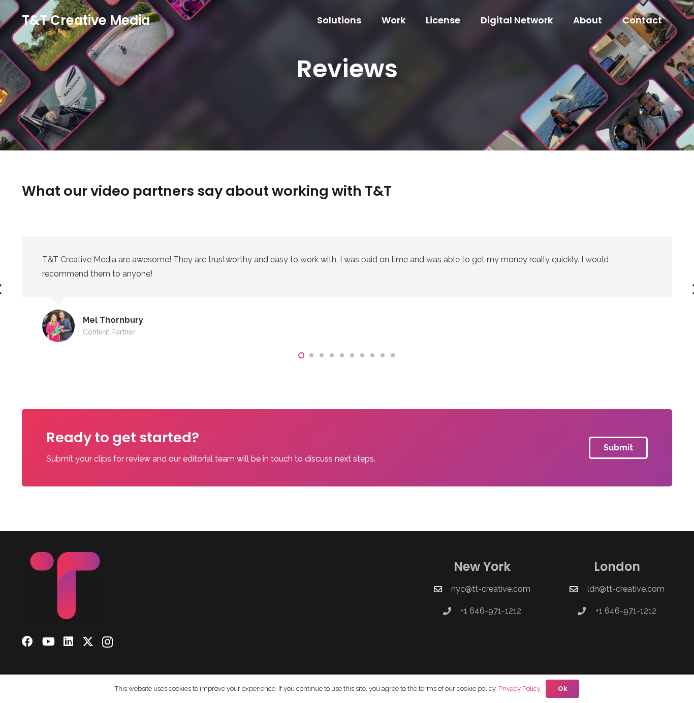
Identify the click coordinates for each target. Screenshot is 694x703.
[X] (87, 642)
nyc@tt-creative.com (490, 589)
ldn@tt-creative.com (626, 589)
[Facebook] (27, 641)
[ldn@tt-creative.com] (578, 589)
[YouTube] (48, 641)
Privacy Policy (519, 688)
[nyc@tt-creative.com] (442, 589)
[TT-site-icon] (80, 585)
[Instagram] (107, 642)
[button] (367, 20)
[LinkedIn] (68, 641)
